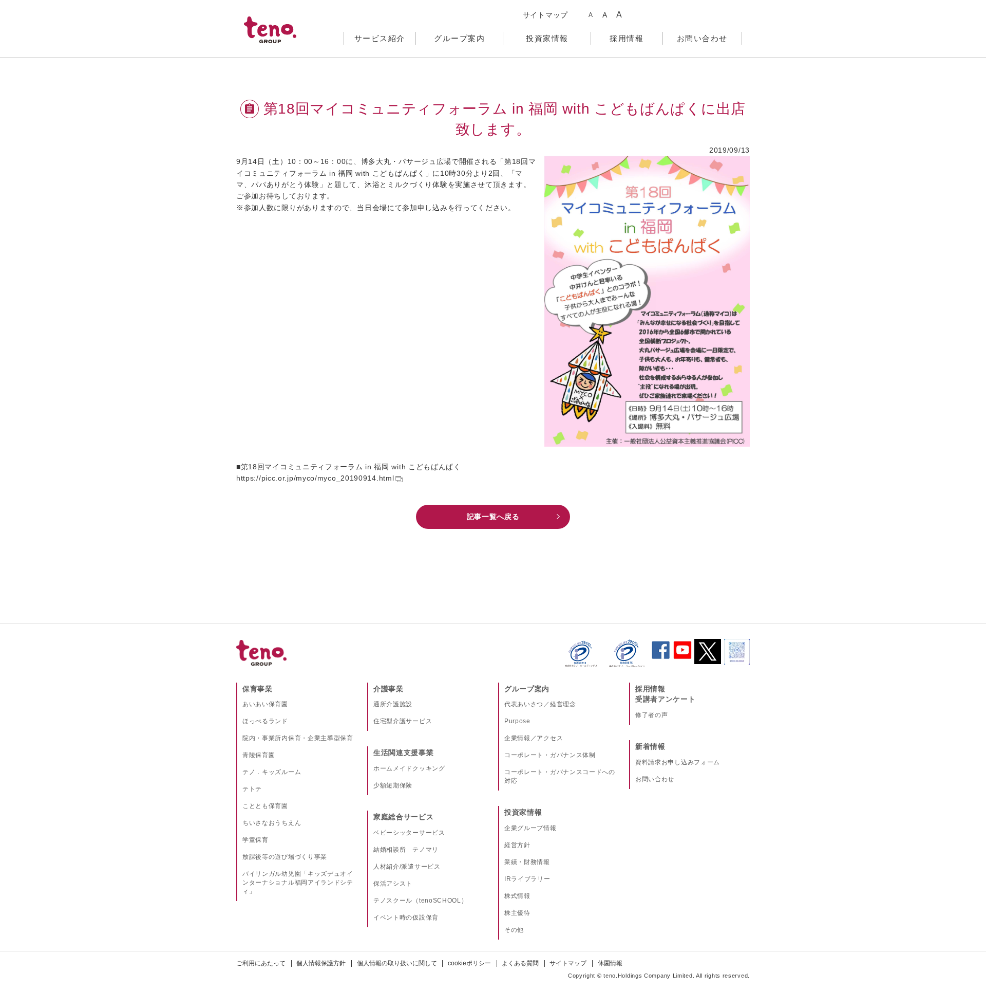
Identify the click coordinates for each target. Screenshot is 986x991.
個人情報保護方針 (321, 963)
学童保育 (255, 839)
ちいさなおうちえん (271, 823)
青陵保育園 (258, 755)
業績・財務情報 (527, 862)
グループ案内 (526, 689)
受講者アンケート (665, 699)
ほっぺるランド (265, 721)
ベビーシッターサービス (409, 832)
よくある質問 (520, 963)
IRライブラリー (527, 879)
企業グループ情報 (530, 828)
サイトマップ (545, 15)
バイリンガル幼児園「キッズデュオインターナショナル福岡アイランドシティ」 (297, 882)
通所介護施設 (392, 704)
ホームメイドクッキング (409, 768)
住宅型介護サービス (402, 721)
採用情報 (650, 689)
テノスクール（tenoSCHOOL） (420, 900)
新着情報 (650, 746)
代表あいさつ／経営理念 (540, 704)
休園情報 (610, 963)
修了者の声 (651, 715)
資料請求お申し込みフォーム (677, 762)
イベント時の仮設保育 (406, 917)
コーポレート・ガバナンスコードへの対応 (559, 776)
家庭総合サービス (403, 817)
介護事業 (388, 689)
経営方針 (517, 845)
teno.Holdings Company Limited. (648, 975)
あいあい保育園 (265, 704)
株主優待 (517, 912)
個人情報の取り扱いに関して (397, 963)
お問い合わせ (654, 779)
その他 (514, 929)
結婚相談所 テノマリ (406, 849)
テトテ (252, 789)
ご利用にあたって (261, 963)
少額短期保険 (392, 785)
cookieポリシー (469, 963)
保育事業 (257, 689)
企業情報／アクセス (533, 738)
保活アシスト (392, 883)
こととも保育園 (265, 806)
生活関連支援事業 (403, 752)
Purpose (517, 721)
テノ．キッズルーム (271, 772)
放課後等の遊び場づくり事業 (284, 856)
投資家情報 (523, 812)
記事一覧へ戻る (493, 516)
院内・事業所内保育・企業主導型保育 (297, 738)
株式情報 (517, 896)
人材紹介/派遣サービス (407, 866)
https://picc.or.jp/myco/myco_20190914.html (315, 478)
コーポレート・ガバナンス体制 (550, 755)
